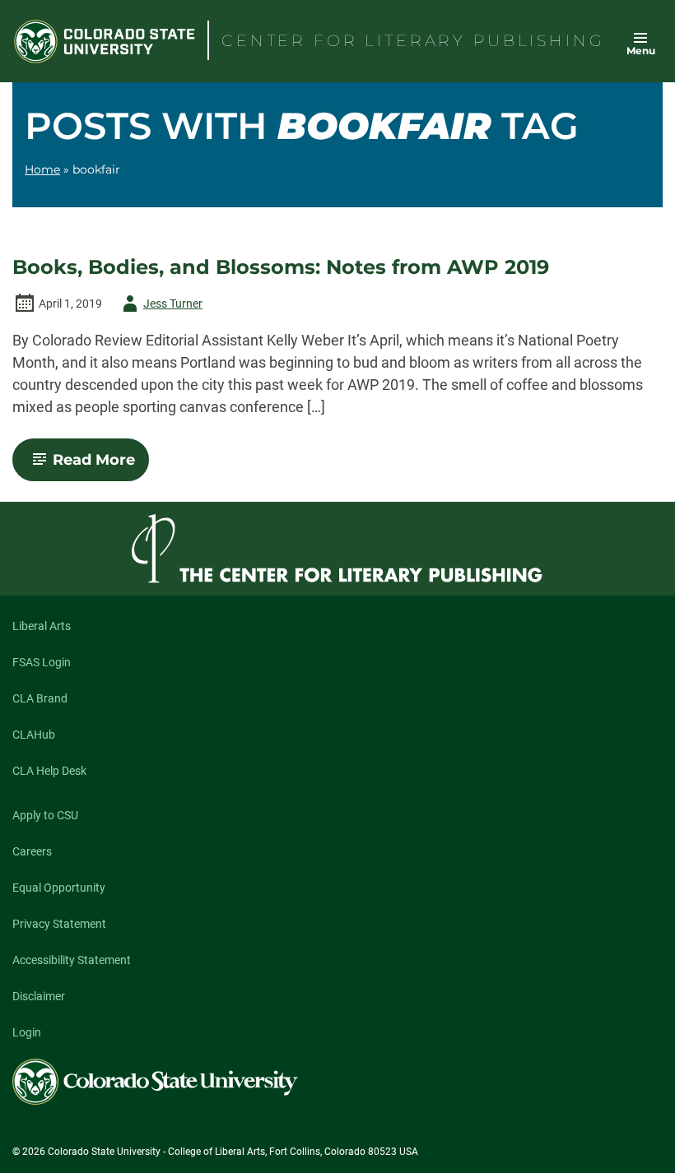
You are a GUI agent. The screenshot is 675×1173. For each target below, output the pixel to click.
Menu (640, 50)
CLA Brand (40, 698)
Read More (101, 465)
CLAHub (33, 734)
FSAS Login (41, 662)
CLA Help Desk (49, 770)
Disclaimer (38, 996)
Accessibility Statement (71, 960)
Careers (32, 851)
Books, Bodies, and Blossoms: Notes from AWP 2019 (280, 267)
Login (26, 1032)
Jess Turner (159, 306)
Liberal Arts (41, 626)
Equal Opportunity (58, 887)
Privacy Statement (59, 923)
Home (42, 169)
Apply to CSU (45, 815)
